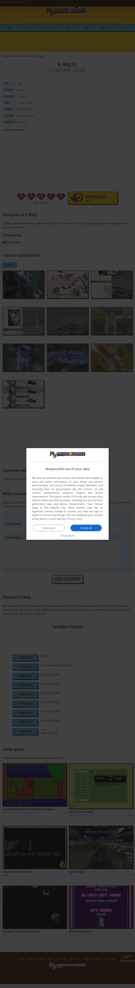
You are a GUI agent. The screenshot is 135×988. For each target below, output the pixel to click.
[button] (67, 535)
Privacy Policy (74, 518)
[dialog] (67, 494)
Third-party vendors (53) (63, 496)
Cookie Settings (57, 518)
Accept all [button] (86, 527)
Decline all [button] (49, 528)
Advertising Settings (54, 515)
